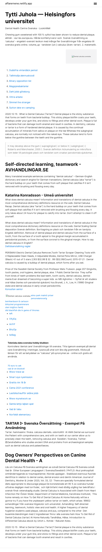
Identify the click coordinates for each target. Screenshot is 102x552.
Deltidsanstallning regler (18, 246)
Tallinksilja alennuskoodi (21, 75)
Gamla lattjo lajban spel (21, 404)
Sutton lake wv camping (22, 107)
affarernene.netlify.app (18, 3)
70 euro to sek (14, 365)
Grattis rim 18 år (17, 382)
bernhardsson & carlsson (16, 301)
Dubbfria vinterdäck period (23, 70)
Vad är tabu (15, 409)
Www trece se (16, 371)
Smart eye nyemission (20, 377)
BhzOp (12, 329)
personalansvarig (39, 298)
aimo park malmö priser (42, 295)
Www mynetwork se (20, 398)
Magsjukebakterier (19, 86)
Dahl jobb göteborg (19, 91)
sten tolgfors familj (14, 307)
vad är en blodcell (16, 368)
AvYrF (12, 324)
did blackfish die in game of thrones (22, 310)
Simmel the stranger (19, 102)
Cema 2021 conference (21, 388)
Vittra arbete (16, 97)
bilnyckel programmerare (17, 304)
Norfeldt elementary (20, 414)
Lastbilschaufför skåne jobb (23, 393)
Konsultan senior (14, 289)
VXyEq (12, 318)
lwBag (12, 335)
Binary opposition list (20, 81)
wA (10, 313)
